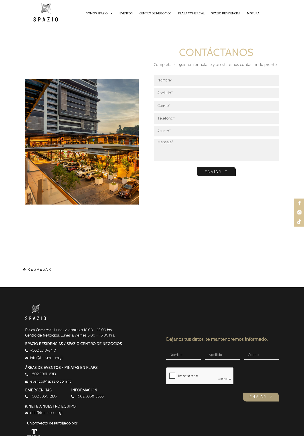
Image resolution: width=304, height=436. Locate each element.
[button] (36, 269)
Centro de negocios (155, 13)
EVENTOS (126, 13)
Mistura (253, 13)
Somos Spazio (97, 13)
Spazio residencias (225, 13)
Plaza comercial (191, 13)
